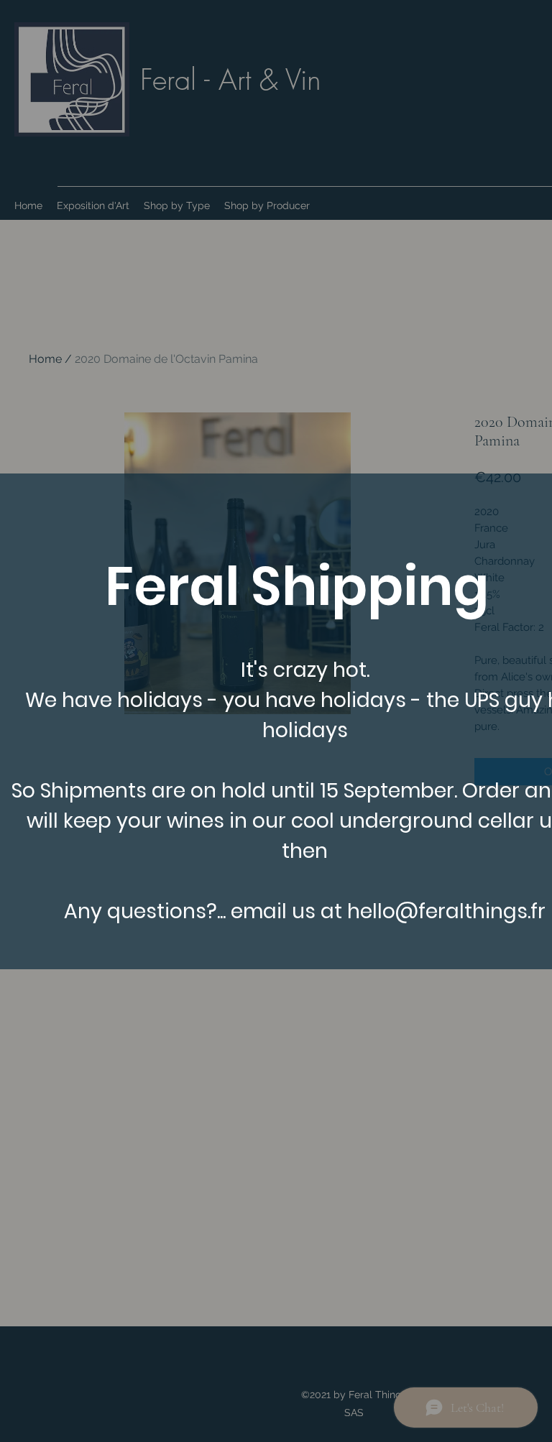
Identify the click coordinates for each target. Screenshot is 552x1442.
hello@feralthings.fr (446, 911)
